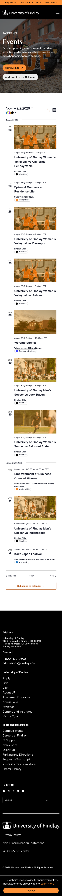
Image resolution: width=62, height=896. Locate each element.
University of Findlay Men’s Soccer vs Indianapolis (32, 530)
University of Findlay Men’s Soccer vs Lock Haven (32, 392)
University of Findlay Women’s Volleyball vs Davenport (35, 241)
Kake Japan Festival (28, 554)
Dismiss (31, 890)
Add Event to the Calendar (20, 77)
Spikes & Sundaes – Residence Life (27, 189)
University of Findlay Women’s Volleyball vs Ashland (35, 293)
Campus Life (12, 67)
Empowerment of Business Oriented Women (32, 476)
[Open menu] (57, 12)
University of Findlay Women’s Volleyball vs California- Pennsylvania (35, 161)
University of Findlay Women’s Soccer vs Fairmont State (35, 444)
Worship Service (25, 343)
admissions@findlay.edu (19, 663)
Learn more (47, 883)
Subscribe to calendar (29, 585)
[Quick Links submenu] (56, 2)
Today (31, 575)
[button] (26, 113)
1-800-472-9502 (14, 659)
